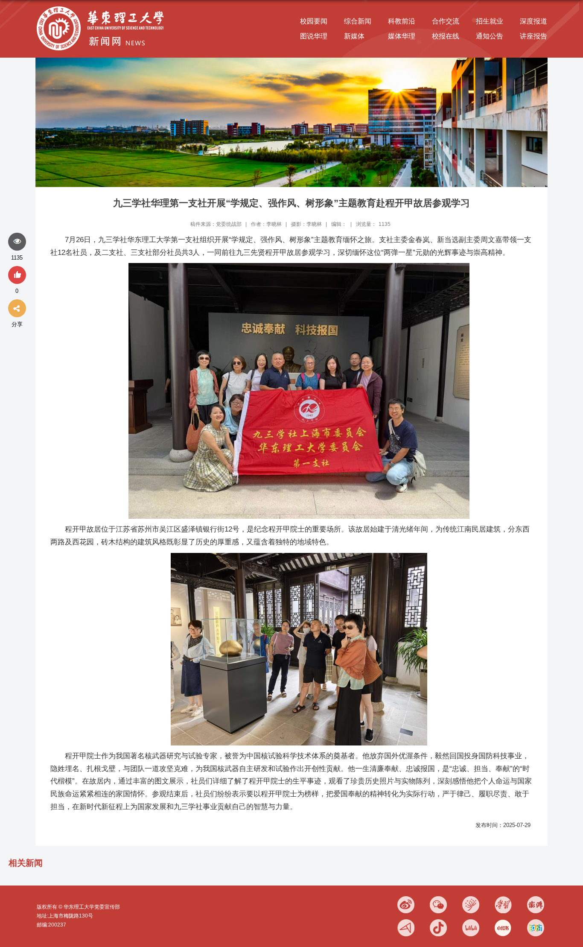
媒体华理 (401, 36)
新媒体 (354, 36)
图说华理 (313, 36)
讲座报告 (533, 36)
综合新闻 (357, 21)
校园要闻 (313, 21)
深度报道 (533, 21)
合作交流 (445, 21)
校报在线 (445, 36)
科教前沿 (401, 21)
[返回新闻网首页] (102, 7)
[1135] (17, 242)
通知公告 (489, 36)
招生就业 (489, 21)
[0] (17, 275)
